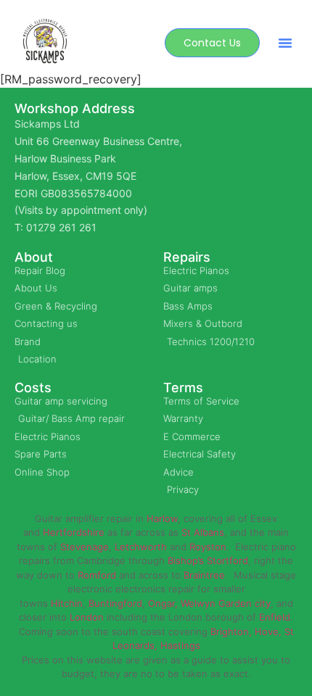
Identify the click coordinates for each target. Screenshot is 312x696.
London (87, 617)
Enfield (274, 617)
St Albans (202, 532)
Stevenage (84, 546)
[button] (285, 43)
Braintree (204, 575)
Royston (207, 546)
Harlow (162, 518)
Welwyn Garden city (226, 603)
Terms (183, 387)
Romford (97, 575)
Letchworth (141, 546)
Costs (33, 387)
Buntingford (115, 603)
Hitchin (67, 603)
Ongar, (163, 603)
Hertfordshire (73, 532)
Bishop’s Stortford (208, 560)
